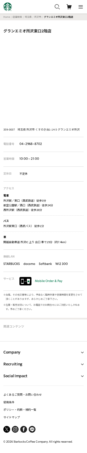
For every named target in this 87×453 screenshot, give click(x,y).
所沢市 (37, 16)
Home (6, 16)
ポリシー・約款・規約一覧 (19, 410)
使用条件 (8, 402)
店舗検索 (17, 16)
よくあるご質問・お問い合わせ (22, 394)
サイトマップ (11, 417)
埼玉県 (28, 16)
